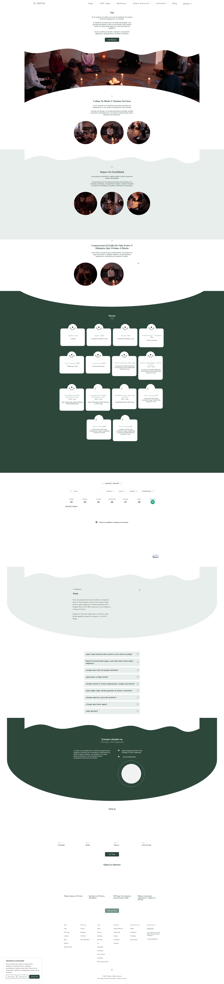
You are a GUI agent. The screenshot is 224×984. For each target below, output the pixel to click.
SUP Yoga (105, 3)
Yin (98, 943)
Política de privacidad (109, 978)
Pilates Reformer (118, 928)
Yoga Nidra (100, 947)
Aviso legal (100, 978)
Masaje (116, 936)
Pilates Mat (117, 932)
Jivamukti (99, 939)
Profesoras (133, 932)
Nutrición (116, 943)
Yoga (90, 3)
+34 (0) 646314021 (152, 939)
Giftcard (66, 943)
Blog (174, 3)
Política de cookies (121, 978)
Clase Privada (101, 954)
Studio (132, 928)
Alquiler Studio (68, 947)
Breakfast (83, 932)
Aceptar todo (34, 976)
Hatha (98, 928)
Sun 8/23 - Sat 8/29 (112, 483)
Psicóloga (133, 936)
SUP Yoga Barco (85, 939)
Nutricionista (133, 939)
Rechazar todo (23, 976)
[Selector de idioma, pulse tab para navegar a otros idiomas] (186, 4)
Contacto (66, 936)
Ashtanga (99, 936)
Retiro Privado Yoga (102, 961)
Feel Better (100, 958)
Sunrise (82, 928)
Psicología (116, 939)
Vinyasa (99, 932)
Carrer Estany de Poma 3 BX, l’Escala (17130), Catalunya (153, 934)
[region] (23, 969)
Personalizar (11, 976)
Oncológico (100, 950)
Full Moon (83, 936)
